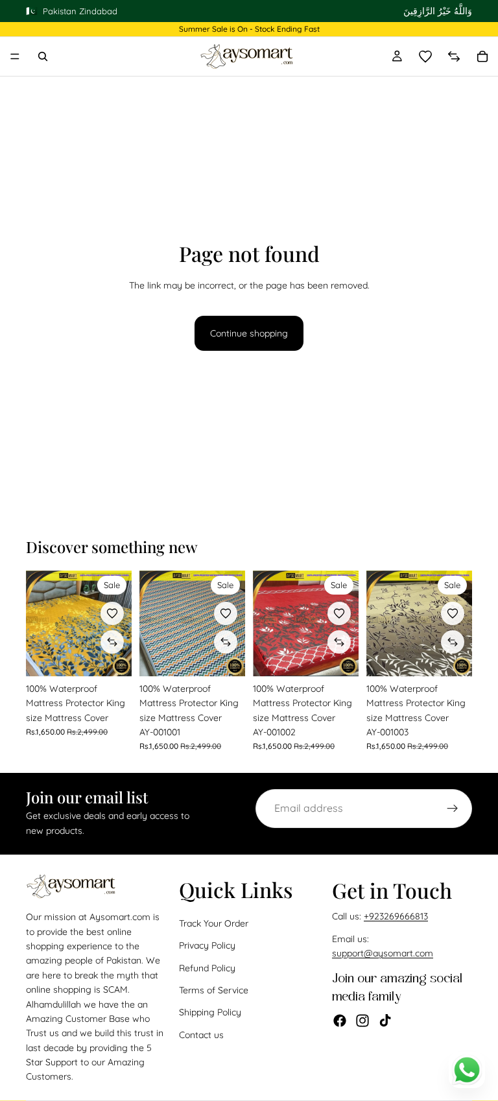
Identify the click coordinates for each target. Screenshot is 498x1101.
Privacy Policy (207, 945)
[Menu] (15, 56)
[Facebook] (340, 1020)
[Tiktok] (385, 1020)
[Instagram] (362, 1020)
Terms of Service (213, 989)
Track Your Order (213, 923)
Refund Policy (207, 967)
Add (122, 656)
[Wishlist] (425, 56)
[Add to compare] (112, 642)
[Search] (43, 56)
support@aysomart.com (382, 953)
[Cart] (482, 56)
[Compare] (454, 56)
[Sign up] (452, 809)
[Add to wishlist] (112, 613)
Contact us (201, 1034)
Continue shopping (249, 333)
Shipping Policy (210, 1012)
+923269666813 (396, 916)
